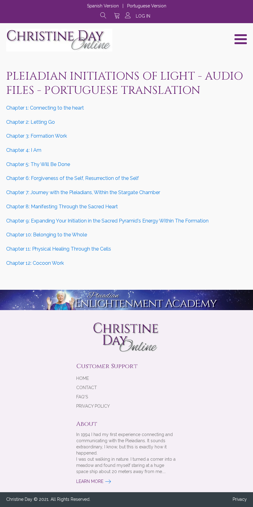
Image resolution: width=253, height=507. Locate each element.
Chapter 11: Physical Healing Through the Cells (58, 249)
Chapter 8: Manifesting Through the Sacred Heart (62, 207)
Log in (143, 16)
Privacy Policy (93, 406)
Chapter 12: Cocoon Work (35, 263)
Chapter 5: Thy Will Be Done (38, 164)
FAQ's (82, 396)
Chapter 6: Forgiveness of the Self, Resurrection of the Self (72, 178)
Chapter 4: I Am (23, 150)
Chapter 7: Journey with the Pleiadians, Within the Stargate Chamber (83, 192)
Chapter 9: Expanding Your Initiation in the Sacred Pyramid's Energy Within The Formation (107, 221)
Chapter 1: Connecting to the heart (45, 108)
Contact (86, 387)
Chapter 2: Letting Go (30, 122)
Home (82, 378)
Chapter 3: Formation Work (36, 136)
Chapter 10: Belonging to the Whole (46, 235)
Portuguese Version (146, 5)
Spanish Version (103, 5)
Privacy (240, 499)
